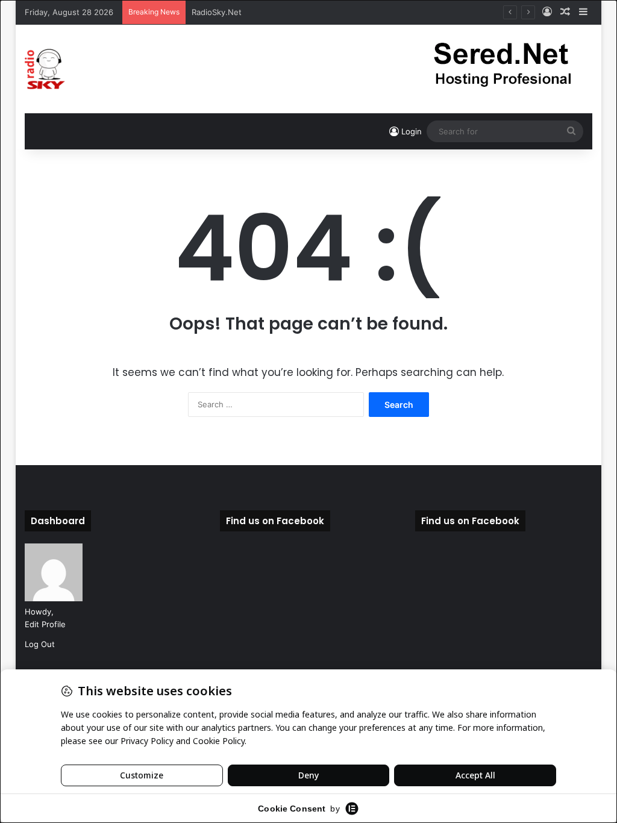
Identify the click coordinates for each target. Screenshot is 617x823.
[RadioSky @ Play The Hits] (45, 69)
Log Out (40, 644)
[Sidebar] (583, 12)
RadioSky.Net (217, 12)
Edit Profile (45, 624)
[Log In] (547, 12)
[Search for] (571, 131)
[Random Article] (565, 12)
